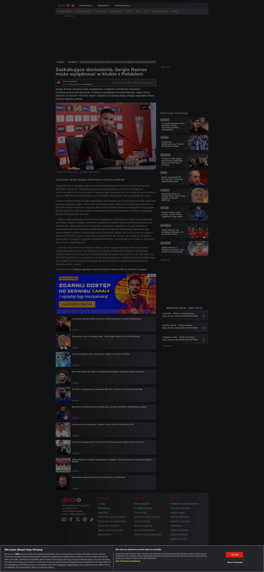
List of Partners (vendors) (127, 561)
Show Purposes (234, 562)
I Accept (235, 554)
